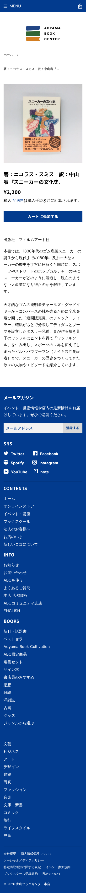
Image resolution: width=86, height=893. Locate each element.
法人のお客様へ (17, 529)
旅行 (7, 820)
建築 (7, 774)
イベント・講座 (17, 513)
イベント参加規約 (58, 867)
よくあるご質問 (17, 587)
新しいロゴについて (21, 544)
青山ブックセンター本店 (33, 884)
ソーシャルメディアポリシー (24, 860)
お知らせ (11, 564)
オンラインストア (19, 506)
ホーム (8, 55)
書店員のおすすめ (19, 677)
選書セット (13, 661)
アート (9, 759)
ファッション (15, 789)
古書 (7, 707)
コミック (11, 812)
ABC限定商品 (15, 654)
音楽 (7, 797)
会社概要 (10, 854)
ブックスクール (17, 521)
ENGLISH (12, 610)
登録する (72, 427)
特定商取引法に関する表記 (22, 867)
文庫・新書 (13, 804)
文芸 (7, 743)
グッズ (9, 715)
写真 (7, 782)
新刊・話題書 (15, 631)
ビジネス (11, 751)
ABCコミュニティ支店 (23, 603)
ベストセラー (15, 638)
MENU (15, 6)
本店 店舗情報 (16, 595)
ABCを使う (13, 580)
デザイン (11, 766)
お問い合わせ (15, 572)
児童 (7, 835)
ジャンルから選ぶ (19, 723)
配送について (52, 874)
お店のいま (13, 536)
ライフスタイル (17, 827)
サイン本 (11, 669)
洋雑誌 (9, 700)
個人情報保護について (36, 854)
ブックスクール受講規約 (21, 874)
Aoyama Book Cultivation (27, 646)
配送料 (18, 200)
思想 (7, 684)
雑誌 (7, 692)
